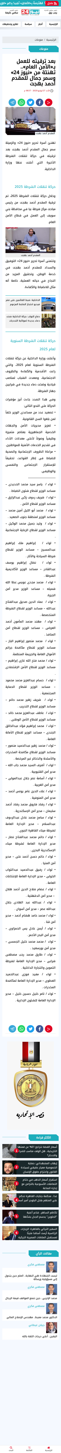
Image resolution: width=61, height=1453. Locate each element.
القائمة (29, 1450)
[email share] (12, 102)
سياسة (28, 24)
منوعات (39, 39)
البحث (11, 1450)
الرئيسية (48, 1450)
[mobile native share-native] (48, 102)
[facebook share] (39, 102)
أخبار (40, 24)
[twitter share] (30, 102)
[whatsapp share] (21, 102)
